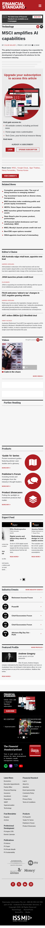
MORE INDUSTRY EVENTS (34, 572)
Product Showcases (12, 492)
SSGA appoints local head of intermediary (21, 235)
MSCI (14, 168)
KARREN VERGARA (8, 264)
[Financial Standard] (14, 5)
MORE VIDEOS (37, 376)
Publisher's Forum (11, 474)
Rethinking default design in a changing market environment (32, 538)
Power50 (15, 589)
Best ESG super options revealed (17, 231)
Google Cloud (22, 168)
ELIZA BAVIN (5, 282)
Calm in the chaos (12, 372)
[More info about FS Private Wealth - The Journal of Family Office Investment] (35, 709)
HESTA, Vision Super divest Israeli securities (22, 207)
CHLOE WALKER (10, 45)
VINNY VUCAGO (7, 320)
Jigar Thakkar (34, 168)
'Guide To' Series (10, 456)
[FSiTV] (39, 340)
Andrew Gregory (26, 636)
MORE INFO (5, 468)
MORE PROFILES (36, 630)
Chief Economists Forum (22, 598)
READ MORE (6, 556)
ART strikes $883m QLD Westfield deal (19, 316)
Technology (8, 26)
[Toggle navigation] (40, 5)
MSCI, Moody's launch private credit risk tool (22, 228)
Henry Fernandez (8, 170)
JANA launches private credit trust (17, 277)
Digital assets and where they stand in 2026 (10, 538)
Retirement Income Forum (22, 580)
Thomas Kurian (22, 170)
